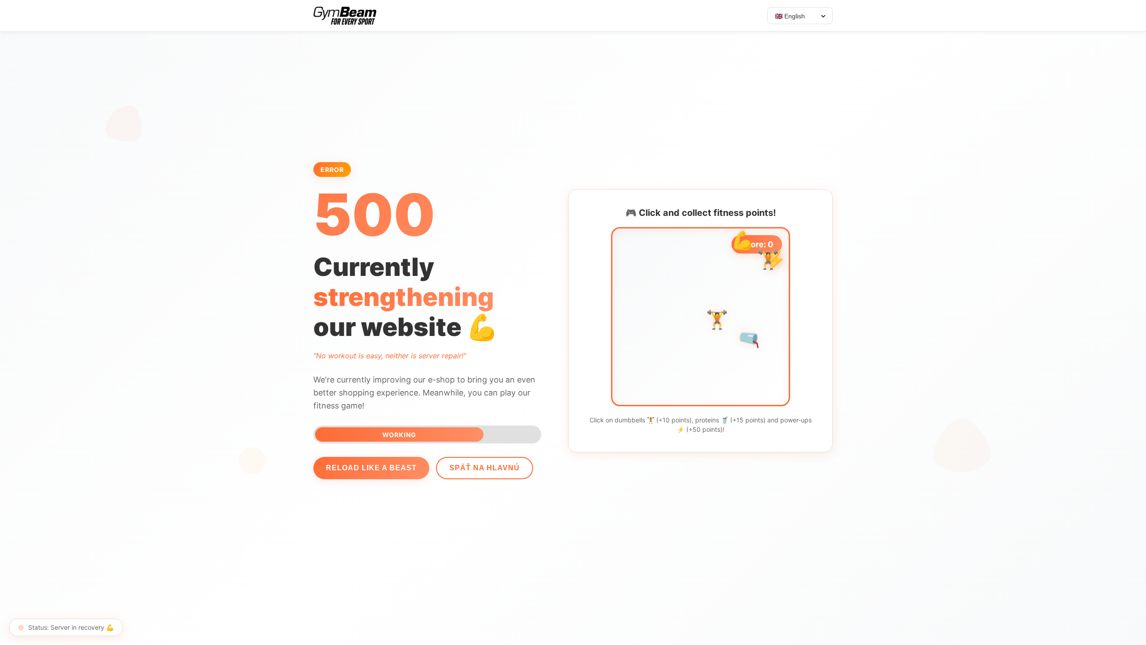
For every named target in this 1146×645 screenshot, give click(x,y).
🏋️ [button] (768, 263)
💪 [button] (742, 243)
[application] (700, 316)
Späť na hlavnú (484, 468)
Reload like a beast (371, 468)
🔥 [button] (666, 352)
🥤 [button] (666, 338)
